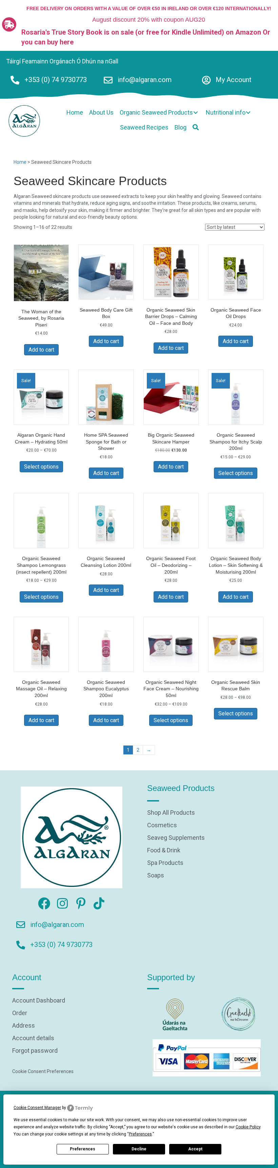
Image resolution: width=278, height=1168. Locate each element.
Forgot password (35, 1051)
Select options (41, 466)
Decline (139, 1149)
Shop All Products (171, 813)
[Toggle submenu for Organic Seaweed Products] (195, 112)
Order (19, 1013)
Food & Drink (163, 850)
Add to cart (41, 350)
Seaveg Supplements (176, 838)
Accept (195, 1149)
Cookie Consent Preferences (43, 1071)
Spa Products (165, 863)
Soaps (155, 875)
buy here (60, 42)
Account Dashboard (38, 1000)
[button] (196, 127)
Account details (33, 1038)
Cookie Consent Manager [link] (37, 1107)
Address (23, 1026)
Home (20, 162)
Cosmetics (162, 825)
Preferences (82, 1149)
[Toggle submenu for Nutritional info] (248, 112)
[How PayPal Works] (207, 1057)
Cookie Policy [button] (248, 1127)
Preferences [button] (140, 1134)
